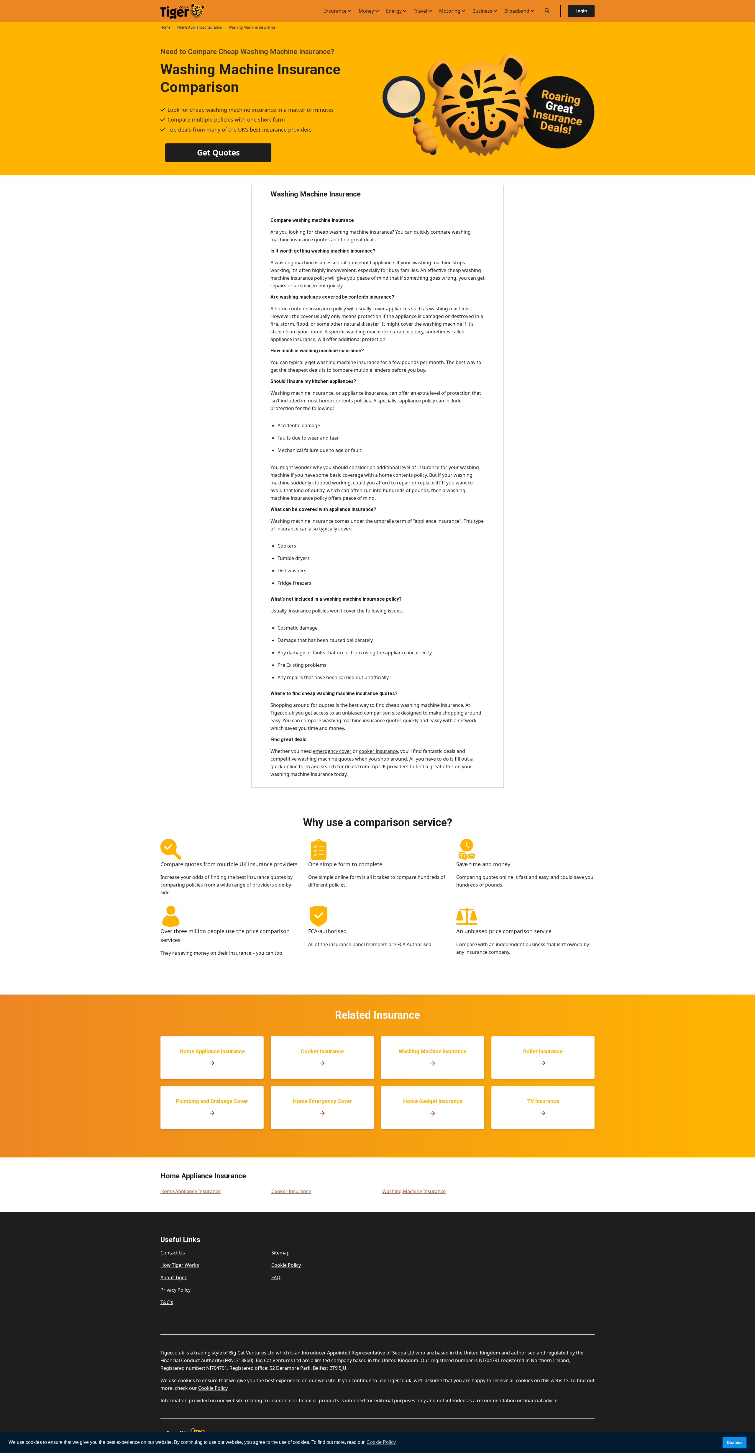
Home (165, 27)
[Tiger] (187, 11)
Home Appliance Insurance (199, 27)
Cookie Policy (286, 1265)
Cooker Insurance (291, 1191)
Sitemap (280, 1252)
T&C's (166, 1302)
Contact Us (172, 1252)
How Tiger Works (179, 1265)
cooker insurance (378, 751)
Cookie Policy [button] (381, 1442)
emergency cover (332, 751)
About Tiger (173, 1277)
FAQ (275, 1277)
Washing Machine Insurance (414, 1191)
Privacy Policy (175, 1290)
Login (581, 11)
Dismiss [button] (735, 1442)
